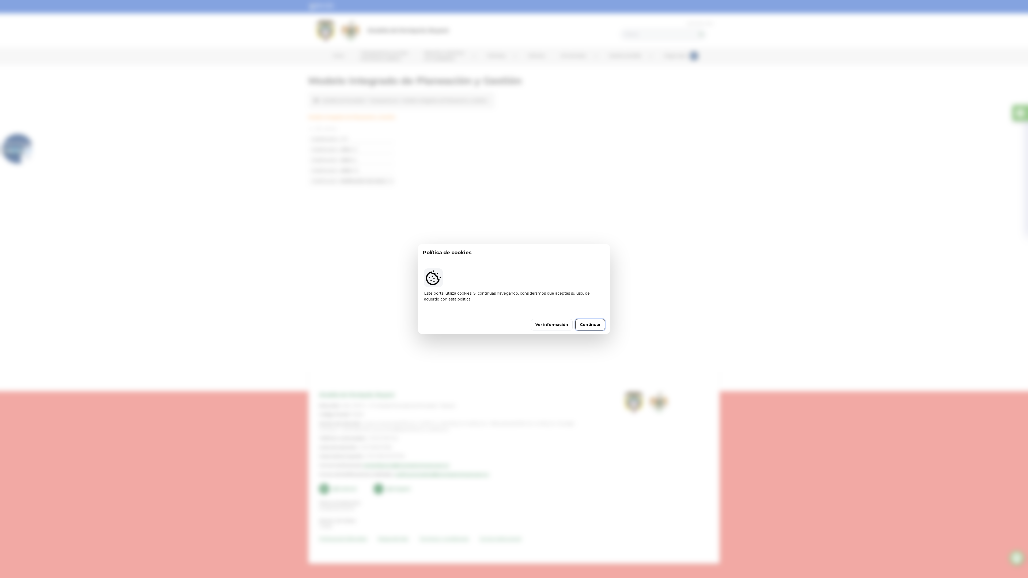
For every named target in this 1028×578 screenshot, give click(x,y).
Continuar (590, 324)
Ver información (551, 324)
